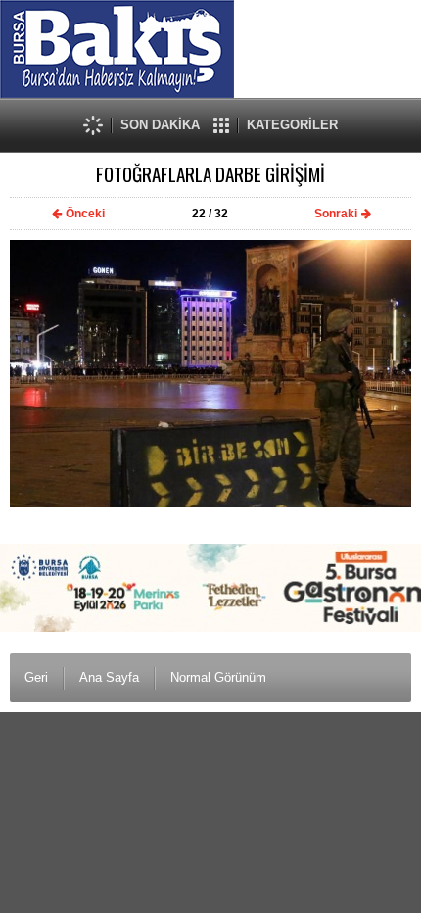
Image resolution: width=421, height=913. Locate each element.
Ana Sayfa (109, 677)
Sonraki (335, 213)
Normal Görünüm (218, 677)
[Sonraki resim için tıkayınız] (210, 503)
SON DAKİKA (160, 125)
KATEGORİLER (292, 125)
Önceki (85, 213)
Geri (36, 677)
